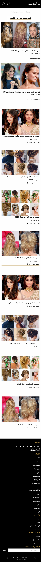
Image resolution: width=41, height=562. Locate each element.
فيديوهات (37, 508)
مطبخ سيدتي (36, 540)
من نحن (38, 518)
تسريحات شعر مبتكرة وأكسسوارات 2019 (25, 50)
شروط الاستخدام (35, 526)
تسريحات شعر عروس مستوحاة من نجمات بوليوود (21, 136)
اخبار (38, 494)
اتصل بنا (37, 522)
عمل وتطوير (36, 501)
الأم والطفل (37, 480)
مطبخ (38, 472)
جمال (38, 461)
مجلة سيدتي (36, 536)
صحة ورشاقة (36, 465)
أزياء (39, 458)
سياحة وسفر (36, 497)
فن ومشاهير (36, 476)
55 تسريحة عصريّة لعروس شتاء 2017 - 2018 (22, 176)
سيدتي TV (37, 543)
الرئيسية (28, 12)
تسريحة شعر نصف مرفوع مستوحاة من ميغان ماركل (21, 92)
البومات (38, 512)
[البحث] (8, 3)
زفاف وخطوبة (36, 483)
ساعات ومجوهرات (34, 490)
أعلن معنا (37, 529)
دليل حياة (37, 469)
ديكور (38, 504)
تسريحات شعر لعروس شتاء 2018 (27, 217)
